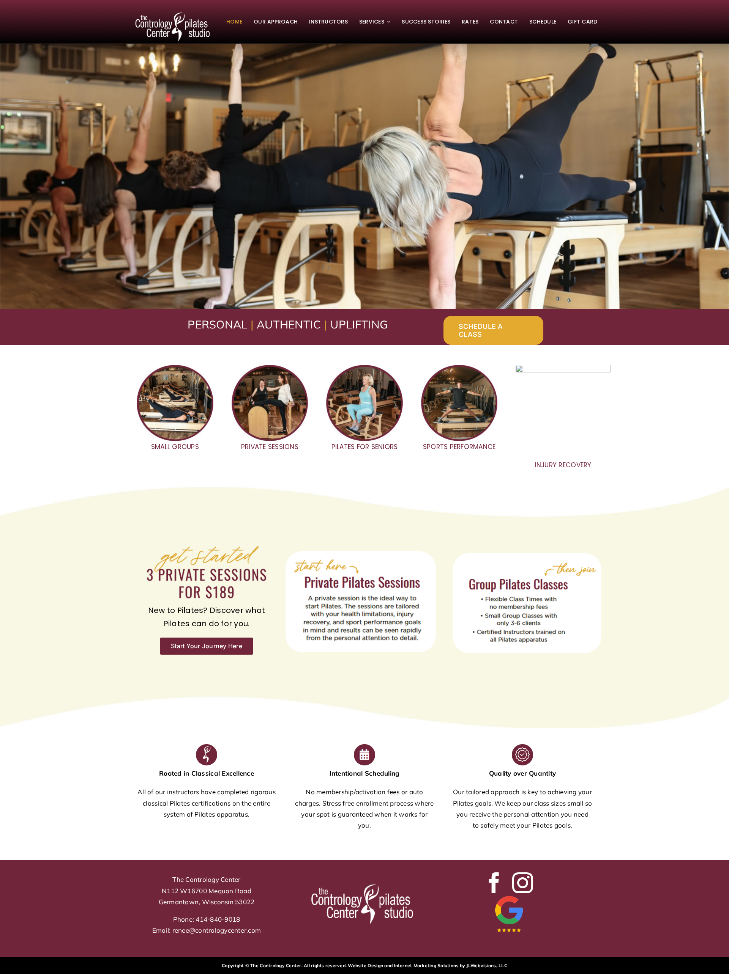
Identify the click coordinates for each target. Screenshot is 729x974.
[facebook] (494, 882)
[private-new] (270, 368)
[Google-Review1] (508, 896)
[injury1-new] (563, 368)
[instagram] (522, 882)
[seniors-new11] (364, 368)
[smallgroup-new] (175, 368)
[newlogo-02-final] (175, 12)
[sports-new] (459, 368)
